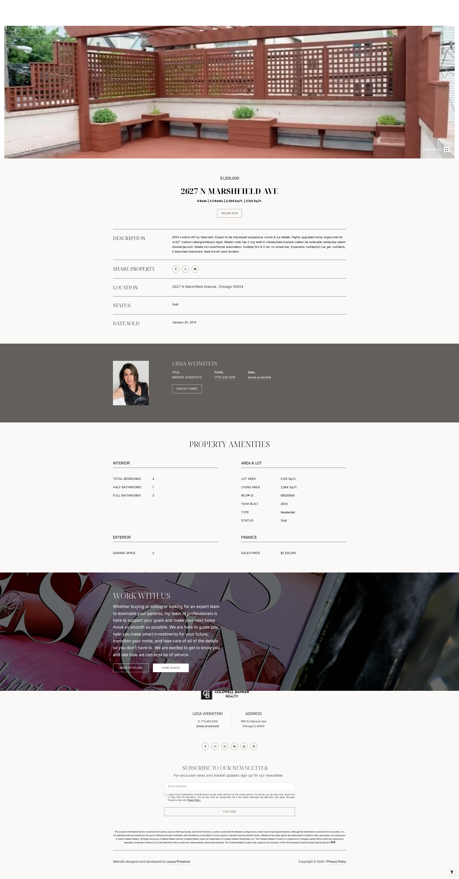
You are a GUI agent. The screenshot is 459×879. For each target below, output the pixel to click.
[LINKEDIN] (224, 746)
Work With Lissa (131, 667)
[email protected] (207, 726)
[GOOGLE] (253, 746)
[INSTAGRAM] (215, 746)
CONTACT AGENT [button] (187, 388)
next (27, 149)
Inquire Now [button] (229, 213)
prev (17, 149)
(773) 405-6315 (224, 377)
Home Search (171, 667)
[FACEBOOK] (205, 746)
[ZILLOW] (244, 746)
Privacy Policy (336, 861)
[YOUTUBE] (234, 746)
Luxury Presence (178, 861)
